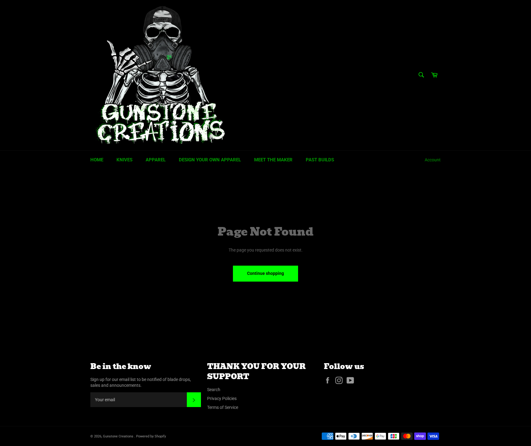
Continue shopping (265, 273)
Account (433, 159)
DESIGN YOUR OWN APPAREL (210, 160)
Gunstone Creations (118, 436)
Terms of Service (222, 407)
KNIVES (124, 160)
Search (213, 389)
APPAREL (156, 160)
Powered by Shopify (151, 436)
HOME (96, 160)
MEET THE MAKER (273, 160)
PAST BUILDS (320, 160)
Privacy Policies (222, 398)
